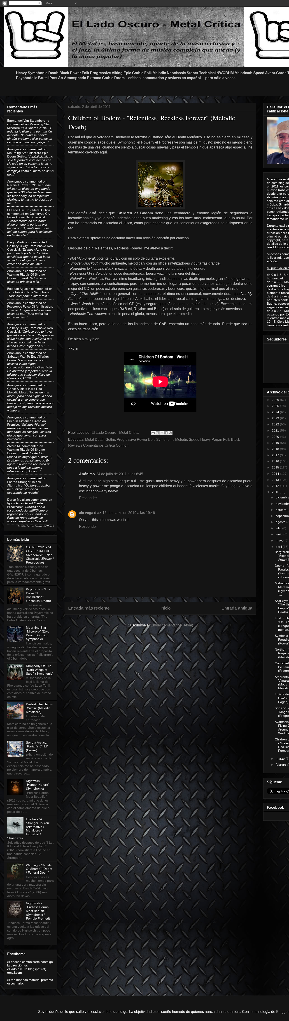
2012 (276, 486)
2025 (276, 406)
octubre (281, 510)
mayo (280, 540)
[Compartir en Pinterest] (170, 433)
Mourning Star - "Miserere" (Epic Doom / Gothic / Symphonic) (37, 633)
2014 (276, 473)
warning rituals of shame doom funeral (26, 276)
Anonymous (15, 149)
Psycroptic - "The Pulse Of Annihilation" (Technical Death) (38, 594)
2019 (276, 443)
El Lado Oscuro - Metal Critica (28, 210)
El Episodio (281, 247)
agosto (281, 522)
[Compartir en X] (161, 433)
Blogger (282, 1012)
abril (279, 546)
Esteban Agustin (18, 288)
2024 (276, 412)
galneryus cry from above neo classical (28, 215)
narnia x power (18, 185)
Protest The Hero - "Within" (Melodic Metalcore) (39, 708)
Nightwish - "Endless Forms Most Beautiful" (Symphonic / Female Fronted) (38, 910)
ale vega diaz (90, 513)
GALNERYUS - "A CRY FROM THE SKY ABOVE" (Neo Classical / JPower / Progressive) (40, 554)
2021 (276, 430)
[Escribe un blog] (157, 433)
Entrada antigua (236, 608)
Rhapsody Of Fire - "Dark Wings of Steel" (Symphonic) (39, 669)
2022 (276, 424)
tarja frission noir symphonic (28, 292)
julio (279, 528)
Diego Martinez (18, 242)
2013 (276, 480)
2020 (276, 437)
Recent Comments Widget (40, 526)
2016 (276, 461)
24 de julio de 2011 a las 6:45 (119, 474)
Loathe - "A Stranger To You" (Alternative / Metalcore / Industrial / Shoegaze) (28, 828)
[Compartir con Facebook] (166, 433)
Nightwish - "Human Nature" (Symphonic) (37, 784)
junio (279, 534)
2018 (276, 449)
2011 (276, 492)
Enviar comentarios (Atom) (172, 625)
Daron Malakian (18, 499)
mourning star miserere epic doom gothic (28, 126)
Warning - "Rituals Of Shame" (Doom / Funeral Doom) (39, 869)
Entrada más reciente (89, 608)
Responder (88, 498)
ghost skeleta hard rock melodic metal (25, 390)
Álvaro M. (14, 446)
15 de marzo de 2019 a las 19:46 (129, 513)
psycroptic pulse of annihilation (29, 306)
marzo (281, 758)
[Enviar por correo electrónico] (153, 433)
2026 (276, 400)
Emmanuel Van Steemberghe (28, 120)
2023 (276, 418)
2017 (276, 455)
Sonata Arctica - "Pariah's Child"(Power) (37, 746)
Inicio (166, 608)
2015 (276, 467)
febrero (281, 764)
